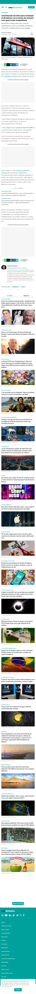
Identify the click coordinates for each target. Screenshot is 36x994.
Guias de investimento (8, 958)
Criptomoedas (5, 933)
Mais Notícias (18, 903)
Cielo (23, 286)
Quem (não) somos (6, 973)
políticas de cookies (7, 986)
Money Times (5, 969)
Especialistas (5, 951)
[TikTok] (14, 915)
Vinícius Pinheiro (6, 32)
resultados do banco (11, 76)
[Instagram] (2, 915)
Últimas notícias (6, 926)
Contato (3, 976)
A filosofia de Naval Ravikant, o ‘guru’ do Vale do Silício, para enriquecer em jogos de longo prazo (17, 194)
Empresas (4, 937)
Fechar (18, 989)
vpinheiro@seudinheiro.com (14, 268)
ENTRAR (31, 7)
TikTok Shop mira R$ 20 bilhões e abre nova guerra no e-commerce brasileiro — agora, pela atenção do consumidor (18, 202)
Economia (4, 944)
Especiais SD (5, 955)
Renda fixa (4, 947)
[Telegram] (17, 915)
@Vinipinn (24, 268)
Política (3, 940)
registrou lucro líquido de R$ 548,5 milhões (20, 127)
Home (3, 922)
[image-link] (18, 317)
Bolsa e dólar (5, 929)
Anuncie (3, 966)
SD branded (4, 962)
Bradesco (15, 286)
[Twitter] (21, 915)
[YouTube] (6, 915)
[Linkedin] (10, 915)
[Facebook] (23, 915)
